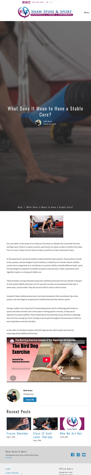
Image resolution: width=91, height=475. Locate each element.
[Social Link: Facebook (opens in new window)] (24, 2)
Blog (20, 207)
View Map (9, 458)
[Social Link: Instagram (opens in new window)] (26, 2)
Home (8, 469)
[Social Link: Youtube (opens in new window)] (29, 2)
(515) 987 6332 (38, 2)
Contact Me (30, 399)
